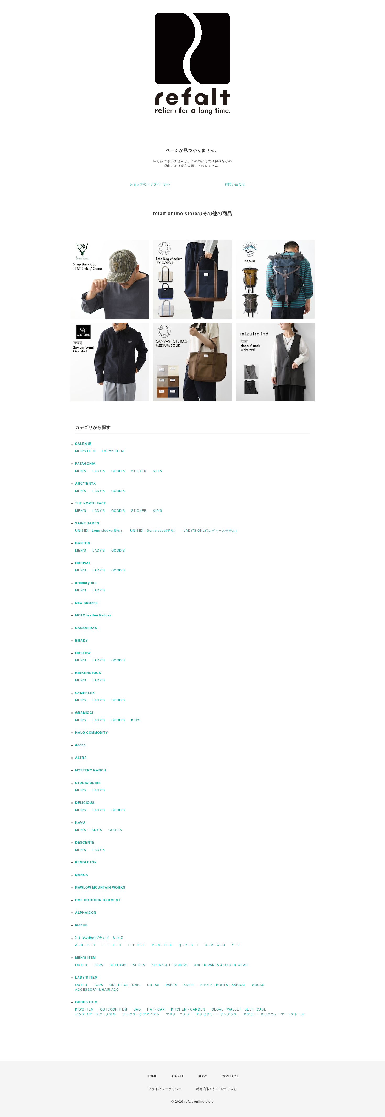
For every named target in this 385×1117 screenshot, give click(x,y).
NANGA (81, 875)
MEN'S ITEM (85, 451)
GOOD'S (118, 471)
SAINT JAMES (87, 523)
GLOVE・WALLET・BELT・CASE (239, 1009)
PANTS (171, 985)
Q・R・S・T (189, 945)
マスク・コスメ (178, 1014)
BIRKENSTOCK (88, 673)
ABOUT (178, 1076)
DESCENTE (85, 842)
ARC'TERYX (85, 483)
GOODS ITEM (86, 1002)
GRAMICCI (84, 713)
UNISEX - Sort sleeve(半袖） (153, 530)
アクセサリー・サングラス (216, 1014)
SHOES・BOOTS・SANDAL (223, 985)
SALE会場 (83, 444)
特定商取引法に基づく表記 (216, 1089)
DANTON (82, 543)
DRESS (153, 985)
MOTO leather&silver (93, 615)
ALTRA (81, 758)
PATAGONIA (85, 463)
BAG (137, 1009)
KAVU (80, 822)
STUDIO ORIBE (88, 783)
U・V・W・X (215, 945)
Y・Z (236, 945)
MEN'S (80, 471)
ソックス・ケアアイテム (141, 1014)
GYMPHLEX (85, 693)
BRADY (81, 640)
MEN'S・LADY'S (88, 830)
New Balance (86, 603)
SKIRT (189, 985)
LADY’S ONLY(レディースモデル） (211, 530)
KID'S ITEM (84, 1009)
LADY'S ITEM (113, 451)
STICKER (139, 471)
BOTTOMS (117, 965)
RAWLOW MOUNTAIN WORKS (100, 887)
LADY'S (98, 471)
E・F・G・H (112, 945)
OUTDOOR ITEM (113, 1009)
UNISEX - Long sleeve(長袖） (99, 530)
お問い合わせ (235, 184)
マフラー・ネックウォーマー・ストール (274, 1014)
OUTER (81, 965)
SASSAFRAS (86, 628)
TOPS (98, 965)
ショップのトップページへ (150, 184)
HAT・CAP (156, 1009)
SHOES (139, 965)
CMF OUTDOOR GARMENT (97, 900)
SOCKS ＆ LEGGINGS (169, 965)
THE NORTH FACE (90, 503)
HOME (152, 1076)
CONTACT (230, 1076)
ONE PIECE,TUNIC (125, 985)
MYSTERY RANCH (90, 770)
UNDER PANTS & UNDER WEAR (221, 965)
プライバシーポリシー (165, 1089)
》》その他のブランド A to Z (99, 938)
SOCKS (258, 985)
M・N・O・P (162, 945)
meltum (81, 925)
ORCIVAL (83, 563)
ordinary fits (86, 583)
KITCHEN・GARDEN (188, 1009)
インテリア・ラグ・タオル (95, 1014)
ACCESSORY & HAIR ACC (97, 989)
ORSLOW (83, 653)
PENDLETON (86, 862)
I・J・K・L (136, 945)
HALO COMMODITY (91, 732)
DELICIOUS (85, 803)
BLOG (202, 1076)
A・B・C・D (85, 945)
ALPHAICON (85, 912)
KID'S (157, 471)
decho (80, 745)
